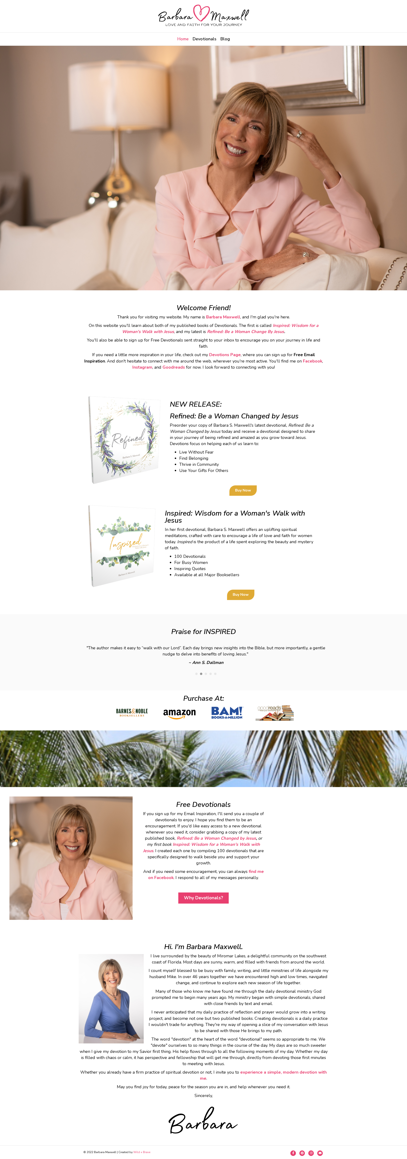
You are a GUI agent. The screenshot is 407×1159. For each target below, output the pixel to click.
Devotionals (204, 39)
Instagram (142, 367)
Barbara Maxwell (223, 317)
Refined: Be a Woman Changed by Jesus (216, 838)
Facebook (312, 361)
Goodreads (174, 367)
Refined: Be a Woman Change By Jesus (245, 331)
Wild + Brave (141, 1152)
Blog (225, 39)
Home (183, 39)
